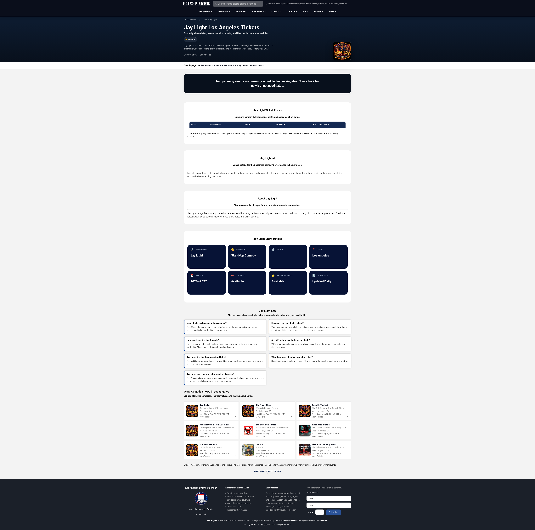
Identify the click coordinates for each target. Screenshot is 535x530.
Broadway (241, 11)
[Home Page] (196, 4)
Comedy (275, 11)
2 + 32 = (310, 512)
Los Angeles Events (191, 19)
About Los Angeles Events (201, 509)
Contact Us (201, 514)
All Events (204, 11)
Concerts (223, 11)
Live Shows (258, 11)
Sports (291, 11)
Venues (317, 11)
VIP (304, 11)
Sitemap (264, 524)
